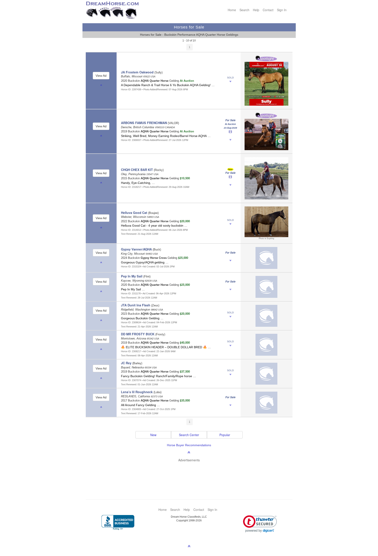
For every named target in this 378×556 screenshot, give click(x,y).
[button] (260, 524)
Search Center (189, 435)
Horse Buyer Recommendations (189, 445)
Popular (224, 435)
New (153, 435)
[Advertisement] (191, 474)
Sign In (282, 10)
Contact (268, 10)
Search (244, 10)
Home (232, 10)
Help (256, 10)
